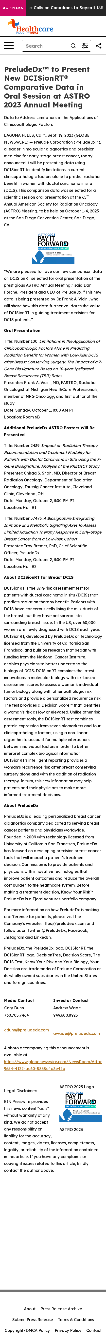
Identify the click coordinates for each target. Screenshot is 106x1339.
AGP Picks (13, 8)
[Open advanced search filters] (85, 45)
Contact (94, 1330)
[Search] (73, 45)
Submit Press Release (32, 1319)
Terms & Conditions (76, 1319)
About (29, 1308)
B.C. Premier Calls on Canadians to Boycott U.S (55, 7)
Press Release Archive (61, 1308)
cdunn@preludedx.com (26, 1029)
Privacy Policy (68, 1330)
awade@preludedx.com (76, 1033)
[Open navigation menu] (9, 46)
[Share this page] (98, 46)
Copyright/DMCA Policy (27, 1330)
